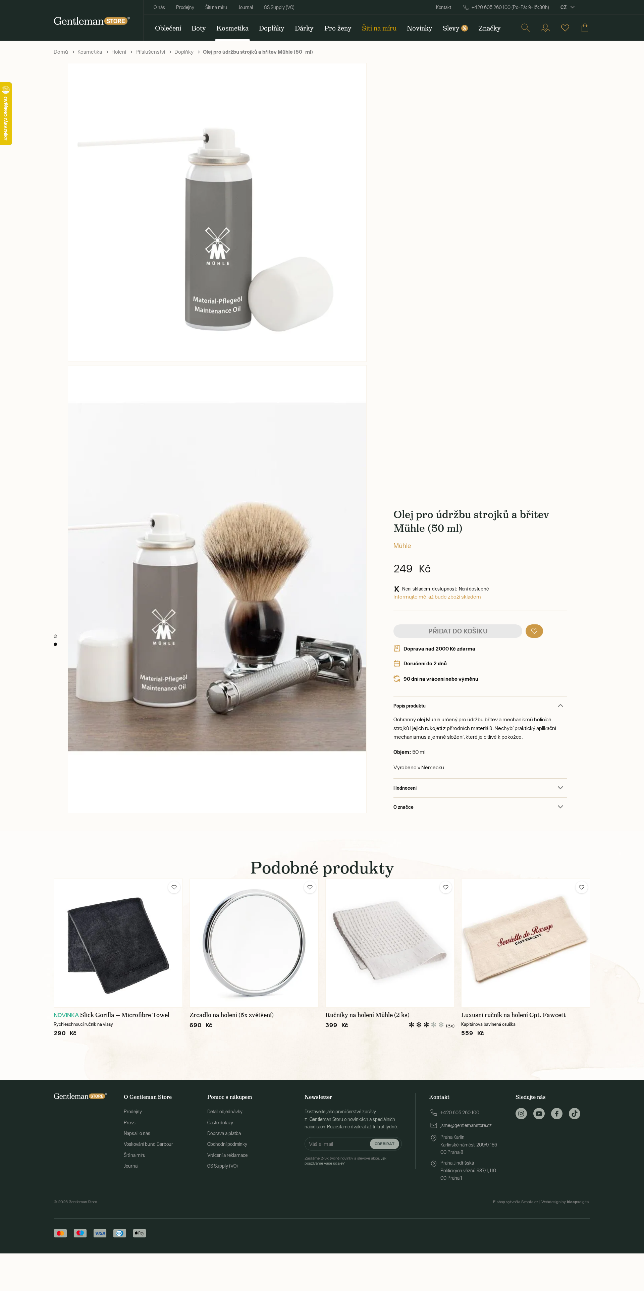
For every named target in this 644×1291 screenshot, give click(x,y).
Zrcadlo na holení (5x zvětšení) (232, 1015)
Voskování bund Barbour (148, 1144)
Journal (245, 7)
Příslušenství (150, 52)
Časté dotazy (220, 1122)
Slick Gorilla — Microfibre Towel (124, 1015)
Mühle (402, 545)
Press (130, 1122)
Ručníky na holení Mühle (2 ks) (367, 1015)
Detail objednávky (225, 1111)
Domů (61, 52)
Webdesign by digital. (565, 1201)
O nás (159, 7)
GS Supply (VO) (279, 7)
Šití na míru (216, 7)
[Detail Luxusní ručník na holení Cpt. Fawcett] (525, 943)
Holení (118, 52)
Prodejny (185, 7)
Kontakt (443, 7)
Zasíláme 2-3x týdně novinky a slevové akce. (345, 1160)
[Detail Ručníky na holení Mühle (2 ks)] (389, 943)
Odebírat (384, 1143)
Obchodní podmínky (227, 1144)
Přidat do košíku (458, 631)
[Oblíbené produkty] (565, 27)
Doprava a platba (224, 1133)
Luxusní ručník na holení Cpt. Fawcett (513, 1015)
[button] (534, 631)
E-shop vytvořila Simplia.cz (515, 1201)
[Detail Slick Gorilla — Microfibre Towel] (118, 943)
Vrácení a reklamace (227, 1155)
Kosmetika (89, 52)
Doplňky (184, 52)
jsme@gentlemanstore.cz (466, 1125)
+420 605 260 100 (459, 1112)
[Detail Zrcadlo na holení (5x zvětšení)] (254, 943)
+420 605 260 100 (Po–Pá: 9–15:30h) (510, 7)
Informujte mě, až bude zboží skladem (437, 597)
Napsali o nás (137, 1133)
